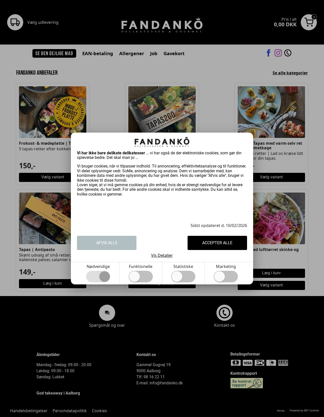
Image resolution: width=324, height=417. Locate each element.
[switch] (141, 276)
